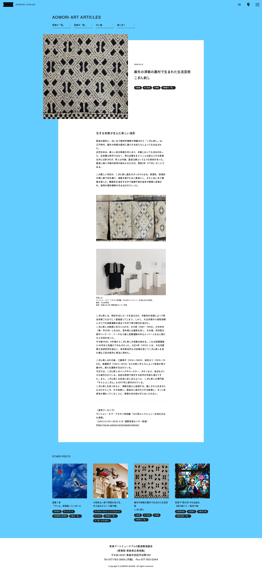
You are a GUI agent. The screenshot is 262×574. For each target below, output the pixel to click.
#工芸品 (147, 88)
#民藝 (138, 88)
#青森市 (57, 511)
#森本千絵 (203, 511)
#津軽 (156, 88)
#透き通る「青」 (183, 516)
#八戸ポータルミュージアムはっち (107, 511)
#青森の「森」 (110, 516)
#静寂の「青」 (168, 88)
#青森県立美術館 (60, 516)
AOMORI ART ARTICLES (76, 17)
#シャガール (68, 511)
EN (239, 4)
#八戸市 (98, 516)
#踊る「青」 (75, 516)
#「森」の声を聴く (102, 520)
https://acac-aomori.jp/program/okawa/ (117, 425)
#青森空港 (181, 511)
